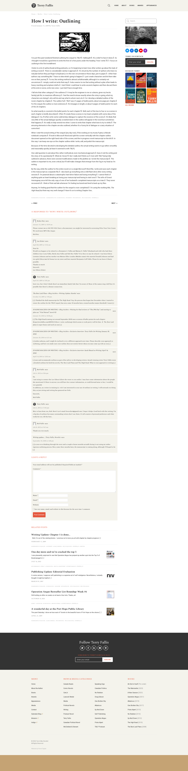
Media (40, 14)
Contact (34, 710)
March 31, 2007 (37, 581)
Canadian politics (101, 688)
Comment (37, 469)
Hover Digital (42, 748)
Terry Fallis (55, 26)
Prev (35, 203)
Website (36, 505)
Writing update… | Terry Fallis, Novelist (47, 437)
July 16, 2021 (36, 561)
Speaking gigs (100, 684)
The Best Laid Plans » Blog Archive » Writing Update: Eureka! (54, 293)
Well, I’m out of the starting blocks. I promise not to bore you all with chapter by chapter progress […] (66, 538)
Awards (140, 5)
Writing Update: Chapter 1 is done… (50, 534)
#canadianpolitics (51, 197)
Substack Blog (36, 714)
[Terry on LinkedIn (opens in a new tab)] (136, 51)
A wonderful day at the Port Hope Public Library (57, 609)
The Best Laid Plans (137, 727)
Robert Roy (41, 221)
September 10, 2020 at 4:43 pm (43, 441)
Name (35, 495)
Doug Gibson (99, 697)
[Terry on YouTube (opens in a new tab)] (141, 51)
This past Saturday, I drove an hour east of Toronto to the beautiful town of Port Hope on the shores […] (66, 612)
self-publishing (100, 714)
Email (35, 500)
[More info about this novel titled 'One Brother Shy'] (152, 95)
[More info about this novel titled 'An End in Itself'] (130, 80)
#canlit (43, 566)
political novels (68, 705)
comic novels (68, 688)
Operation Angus (100, 718)
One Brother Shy (100, 701)
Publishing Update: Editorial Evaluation (53, 572)
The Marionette (135, 688)
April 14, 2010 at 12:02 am (42, 356)
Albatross (98, 705)
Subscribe (150, 62)
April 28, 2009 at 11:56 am (42, 245)
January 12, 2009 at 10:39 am (42, 224)
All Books (129, 105)
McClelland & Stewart (70, 727)
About (124, 5)
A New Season (135, 693)
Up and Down (99, 710)
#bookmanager (35, 566)
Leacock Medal (68, 697)
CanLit (65, 693)
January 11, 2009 (43, 26)
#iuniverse (57, 586)
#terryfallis (95, 197)
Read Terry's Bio (130, 46)
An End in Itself (137, 684)
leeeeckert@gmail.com (74, 411)
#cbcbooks (39, 603)
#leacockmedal (57, 546)
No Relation (99, 693)
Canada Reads (68, 684)
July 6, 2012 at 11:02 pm (41, 408)
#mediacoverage (56, 603)
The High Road (135, 722)
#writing (82, 546)
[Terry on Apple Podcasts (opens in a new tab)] (145, 51)
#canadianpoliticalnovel (38, 197)
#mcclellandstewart (60, 566)
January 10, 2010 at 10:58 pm (43, 316)
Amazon (34, 718)
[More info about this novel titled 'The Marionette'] (141, 80)
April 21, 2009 (36, 616)
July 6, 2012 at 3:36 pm (40, 373)
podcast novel (68, 714)
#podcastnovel (77, 197)
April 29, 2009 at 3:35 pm (41, 280)
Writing (65, 710)
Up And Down (135, 718)
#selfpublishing (84, 586)
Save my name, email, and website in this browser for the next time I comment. (62, 509)
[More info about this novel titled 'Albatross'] (141, 95)
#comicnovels (61, 197)
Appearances (151, 5)
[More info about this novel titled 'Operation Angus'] (130, 95)
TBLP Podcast (100, 727)
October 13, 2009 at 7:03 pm (42, 297)
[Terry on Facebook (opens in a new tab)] (132, 51)
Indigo (33, 722)
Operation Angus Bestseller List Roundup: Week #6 (59, 592)
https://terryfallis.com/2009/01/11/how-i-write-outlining (52, 322)
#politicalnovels (86, 197)
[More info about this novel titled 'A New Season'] (152, 80)
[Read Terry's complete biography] (141, 35)
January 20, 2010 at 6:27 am (42, 337)
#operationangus (71, 566)
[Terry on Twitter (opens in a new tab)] (127, 51)
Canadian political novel (71, 722)
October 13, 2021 (38, 598)
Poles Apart (99, 722)
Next (114, 203)
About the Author (37, 688)
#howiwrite (69, 197)
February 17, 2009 (38, 541)
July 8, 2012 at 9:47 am (40, 427)
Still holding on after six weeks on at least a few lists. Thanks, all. (53, 595)
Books (132, 5)
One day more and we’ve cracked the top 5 (53, 552)
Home (116, 5)
